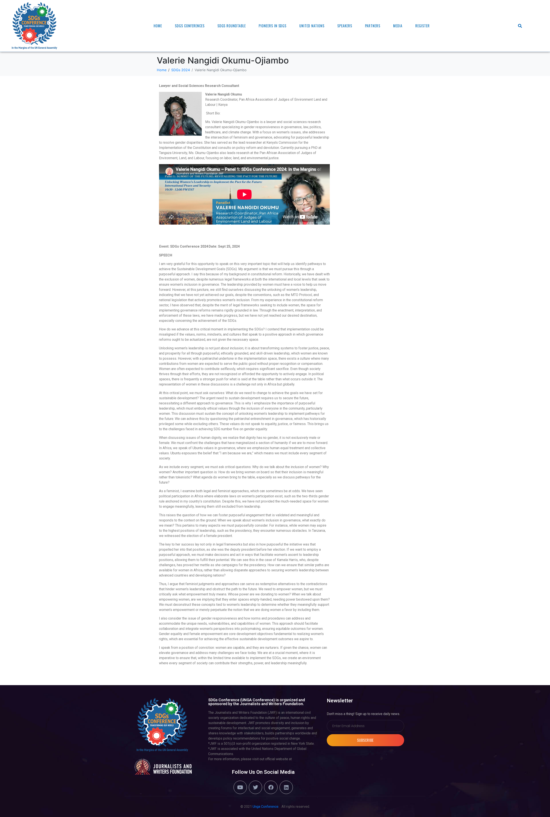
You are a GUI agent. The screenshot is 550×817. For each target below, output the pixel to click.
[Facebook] (270, 787)
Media (397, 26)
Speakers (344, 26)
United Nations (311, 26)
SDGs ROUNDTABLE (231, 26)
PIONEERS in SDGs (272, 26)
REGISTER (422, 26)
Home (158, 26)
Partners (372, 26)
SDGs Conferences (189, 26)
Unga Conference (265, 807)
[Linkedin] (286, 787)
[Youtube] (240, 787)
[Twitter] (255, 787)
